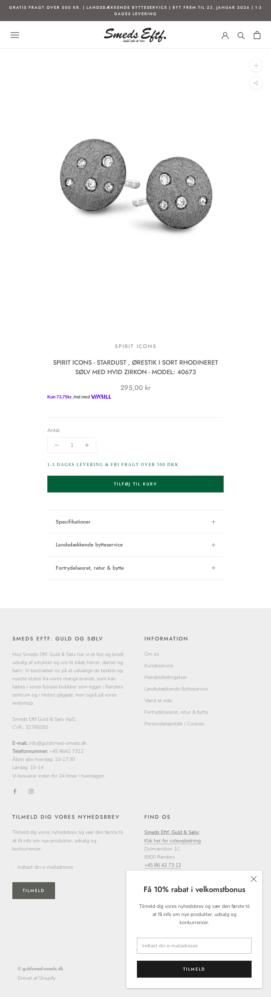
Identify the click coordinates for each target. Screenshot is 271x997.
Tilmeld (194, 969)
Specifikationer (73, 522)
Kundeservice (158, 665)
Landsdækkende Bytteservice (176, 689)
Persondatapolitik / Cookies (174, 723)
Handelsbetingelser (165, 677)
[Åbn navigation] (15, 35)
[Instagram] (31, 791)
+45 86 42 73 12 (162, 865)
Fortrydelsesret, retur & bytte (90, 568)
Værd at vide (158, 700)
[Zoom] (256, 65)
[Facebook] (14, 791)
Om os (151, 654)
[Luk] (254, 879)
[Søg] (241, 35)
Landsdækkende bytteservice (89, 545)
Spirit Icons (136, 346)
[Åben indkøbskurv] (257, 35)
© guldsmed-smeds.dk (40, 968)
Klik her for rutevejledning (172, 840)
